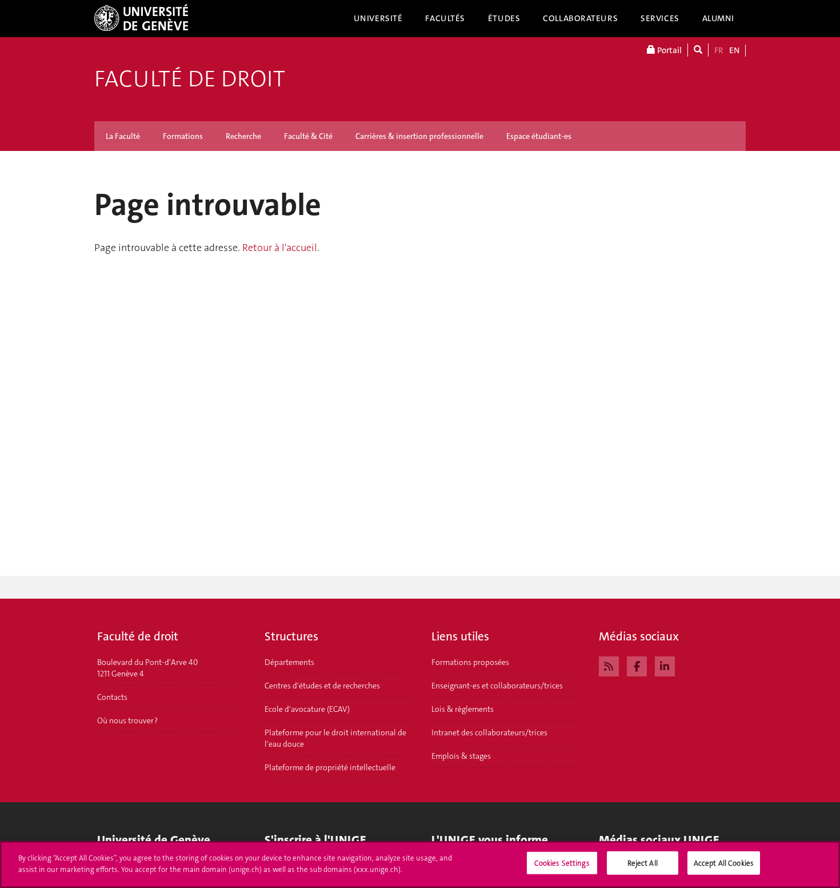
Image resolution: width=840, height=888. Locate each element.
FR (718, 50)
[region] (420, 864)
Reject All (642, 863)
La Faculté (123, 136)
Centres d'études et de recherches (322, 685)
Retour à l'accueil (279, 247)
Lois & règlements (462, 709)
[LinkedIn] (665, 665)
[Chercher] (698, 50)
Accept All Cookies (724, 863)
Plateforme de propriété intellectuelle (330, 767)
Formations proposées (470, 662)
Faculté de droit (189, 79)
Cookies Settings (562, 863)
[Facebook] (637, 665)
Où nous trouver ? (127, 720)
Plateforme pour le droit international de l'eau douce (335, 738)
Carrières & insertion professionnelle (419, 136)
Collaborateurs (580, 18)
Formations (183, 136)
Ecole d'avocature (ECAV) (307, 709)
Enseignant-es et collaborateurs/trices (497, 685)
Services (660, 18)
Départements (289, 662)
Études (504, 18)
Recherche (243, 136)
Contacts (112, 697)
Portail (668, 50)
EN (734, 50)
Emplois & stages (461, 756)
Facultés (445, 18)
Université (378, 18)
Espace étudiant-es (538, 136)
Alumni (718, 18)
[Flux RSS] (609, 665)
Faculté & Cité (308, 136)
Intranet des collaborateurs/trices (489, 732)
